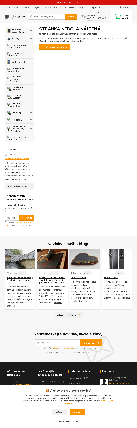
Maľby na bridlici (19, 62)
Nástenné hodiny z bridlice (17, 79)
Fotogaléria (36, 7)
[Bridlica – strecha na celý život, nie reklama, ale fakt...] (20, 259)
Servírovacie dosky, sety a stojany (19, 129)
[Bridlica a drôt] (84, 259)
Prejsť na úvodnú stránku (54, 46)
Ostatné (23, 273)
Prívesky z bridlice (18, 104)
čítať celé (23, 179)
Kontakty (72, 7)
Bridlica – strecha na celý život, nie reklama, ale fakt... (20, 280)
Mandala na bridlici (18, 69)
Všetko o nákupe (20, 7)
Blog (81, 7)
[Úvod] (15, 17)
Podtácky (17, 120)
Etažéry (15, 38)
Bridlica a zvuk (111, 277)
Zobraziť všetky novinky (17, 186)
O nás (8, 7)
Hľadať (70, 16)
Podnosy (17, 112)
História (55, 273)
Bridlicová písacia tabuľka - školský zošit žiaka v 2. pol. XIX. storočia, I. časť (52, 280)
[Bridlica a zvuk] (117, 259)
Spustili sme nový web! (17, 158)
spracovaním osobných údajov (63, 348)
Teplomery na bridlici (19, 138)
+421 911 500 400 (96, 18)
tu (79, 421)
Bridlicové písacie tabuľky (19, 30)
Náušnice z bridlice (18, 88)
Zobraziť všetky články (66, 315)
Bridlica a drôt (78, 277)
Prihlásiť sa (26, 217)
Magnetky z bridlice (18, 54)
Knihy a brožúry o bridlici (20, 46)
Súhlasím (77, 412)
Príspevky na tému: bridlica (55, 7)
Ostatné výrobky (17, 96)
